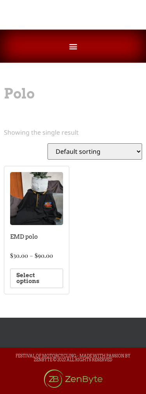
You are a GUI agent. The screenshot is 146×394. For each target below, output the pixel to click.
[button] (73, 46)
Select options (27, 278)
